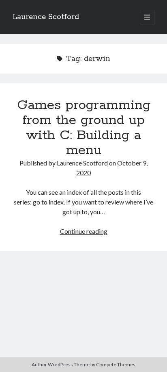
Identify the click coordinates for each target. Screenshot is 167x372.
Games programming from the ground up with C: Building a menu (83, 128)
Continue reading (83, 231)
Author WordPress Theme (61, 364)
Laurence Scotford (46, 17)
